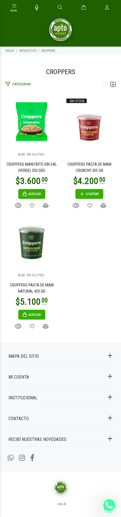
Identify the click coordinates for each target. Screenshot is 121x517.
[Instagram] (22, 458)
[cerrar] (115, 8)
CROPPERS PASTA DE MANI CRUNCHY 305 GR (89, 167)
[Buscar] (60, 7)
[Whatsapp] (10, 458)
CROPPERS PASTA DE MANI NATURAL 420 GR (32, 288)
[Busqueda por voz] (36, 7)
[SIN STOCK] (89, 121)
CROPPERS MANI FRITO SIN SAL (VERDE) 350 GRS (31, 167)
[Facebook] (32, 458)
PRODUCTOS (27, 51)
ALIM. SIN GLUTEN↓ (31, 154)
